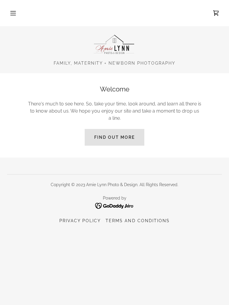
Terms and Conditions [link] (137, 220)
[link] (216, 13)
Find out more (114, 137)
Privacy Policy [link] (80, 220)
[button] (13, 13)
